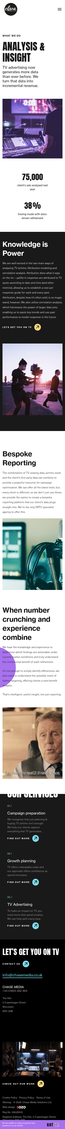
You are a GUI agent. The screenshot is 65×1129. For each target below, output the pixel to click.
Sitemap (6, 1102)
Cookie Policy (9, 1097)
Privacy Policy (26, 1097)
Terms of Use (43, 1097)
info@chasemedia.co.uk (22, 975)
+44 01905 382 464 (14, 990)
